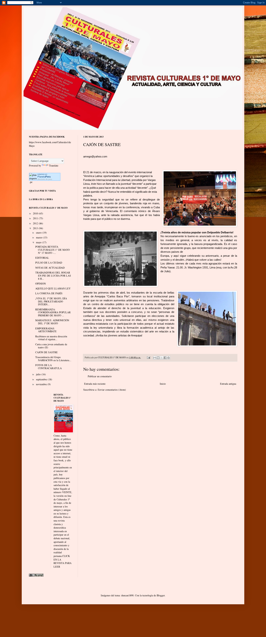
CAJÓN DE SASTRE (46, 352)
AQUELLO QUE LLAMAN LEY (53, 288)
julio (38, 374)
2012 (36, 223)
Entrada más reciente (94, 383)
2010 (36, 213)
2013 (36, 228)
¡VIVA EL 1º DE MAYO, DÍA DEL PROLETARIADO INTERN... (51, 301)
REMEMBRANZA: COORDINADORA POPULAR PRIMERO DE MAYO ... (53, 312)
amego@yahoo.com (95, 156)
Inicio (163, 383)
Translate (53, 165)
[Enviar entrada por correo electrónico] (148, 357)
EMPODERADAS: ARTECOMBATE (46, 330)
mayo (39, 242)
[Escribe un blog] (158, 358)
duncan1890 (127, 595)
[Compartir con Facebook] (165, 358)
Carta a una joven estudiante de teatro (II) (51, 346)
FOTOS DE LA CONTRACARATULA (48, 366)
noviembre (42, 384)
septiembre (42, 379)
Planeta (44, 176)
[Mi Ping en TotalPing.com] (36, 575)
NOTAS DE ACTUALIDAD (50, 267)
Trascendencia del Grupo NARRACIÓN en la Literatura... (53, 358)
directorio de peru (44, 179)
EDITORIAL (42, 257)
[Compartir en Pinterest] (168, 358)
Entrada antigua (228, 383)
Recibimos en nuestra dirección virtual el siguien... (51, 338)
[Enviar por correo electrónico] (155, 358)
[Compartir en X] (161, 358)
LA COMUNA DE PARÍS (48, 293)
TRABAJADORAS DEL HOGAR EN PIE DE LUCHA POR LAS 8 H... (53, 275)
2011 (36, 218)
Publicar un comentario (100, 376)
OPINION (40, 283)
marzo (39, 237)
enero (39, 232)
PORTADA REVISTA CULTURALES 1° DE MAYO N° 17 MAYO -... (52, 250)
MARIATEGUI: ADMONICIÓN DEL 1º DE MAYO (52, 321)
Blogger (161, 595)
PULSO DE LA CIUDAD (48, 262)
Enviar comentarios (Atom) (112, 389)
